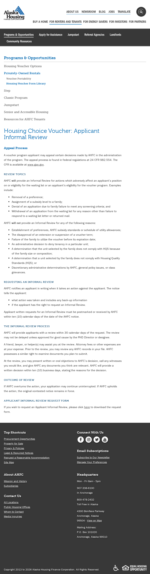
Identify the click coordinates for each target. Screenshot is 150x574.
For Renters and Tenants (65, 22)
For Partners (137, 22)
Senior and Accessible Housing (26, 112)
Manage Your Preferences (92, 462)
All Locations (11, 502)
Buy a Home (40, 22)
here (87, 407)
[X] (96, 439)
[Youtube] (104, 439)
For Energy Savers (95, 22)
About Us (72, 12)
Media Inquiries (13, 516)
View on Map (94, 520)
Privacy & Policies (14, 448)
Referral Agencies (94, 34)
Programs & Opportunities (19, 34)
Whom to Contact (14, 511)
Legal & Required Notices (18, 453)
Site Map (9, 462)
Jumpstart (73, 34)
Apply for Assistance (50, 34)
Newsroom (89, 12)
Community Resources (19, 41)
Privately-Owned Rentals (22, 73)
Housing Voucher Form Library (26, 83)
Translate (124, 12)
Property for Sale (13, 443)
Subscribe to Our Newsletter (93, 457)
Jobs (112, 12)
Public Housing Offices (17, 507)
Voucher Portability (18, 78)
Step (7, 90)
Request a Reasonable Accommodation (27, 457)
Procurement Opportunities (19, 439)
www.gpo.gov (36, 164)
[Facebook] (80, 439)
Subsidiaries (11, 486)
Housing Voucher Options (23, 66)
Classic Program (16, 98)
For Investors (118, 22)
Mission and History (15, 481)
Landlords (115, 34)
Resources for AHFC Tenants (24, 119)
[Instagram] (88, 439)
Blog (102, 12)
